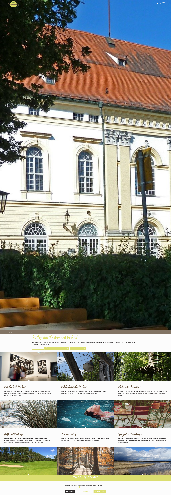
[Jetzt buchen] (157, 3)
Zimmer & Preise (61, 348)
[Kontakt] (160, 3)
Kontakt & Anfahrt (77, 348)
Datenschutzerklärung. (74, 487)
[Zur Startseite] (13, 4)
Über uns (48, 348)
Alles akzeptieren (100, 491)
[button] (163, 3)
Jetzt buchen (37, 348)
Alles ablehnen (87, 491)
